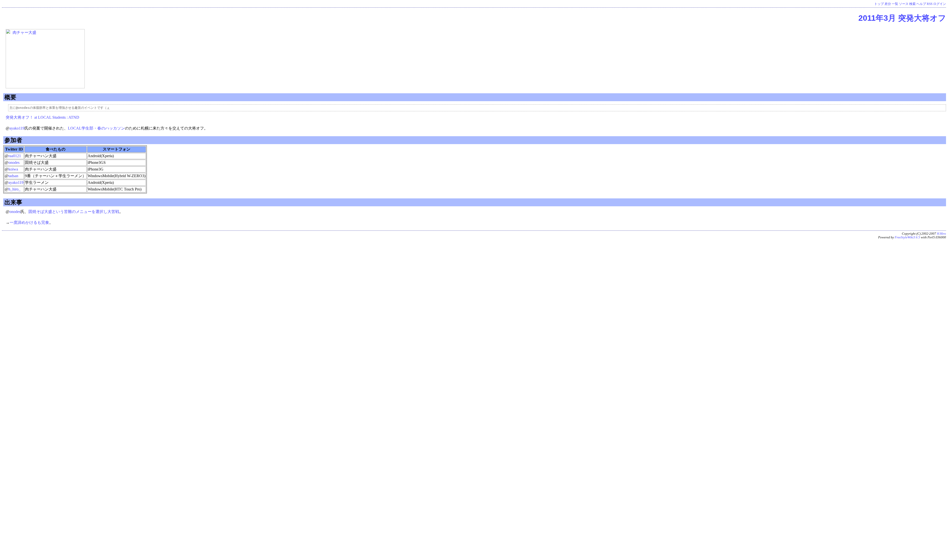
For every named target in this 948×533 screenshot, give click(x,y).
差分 (888, 4)
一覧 (895, 4)
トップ (879, 4)
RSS (929, 4)
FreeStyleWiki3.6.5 (907, 237)
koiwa (13, 169)
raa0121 (14, 156)
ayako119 (16, 128)
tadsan (13, 176)
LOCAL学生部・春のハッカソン (96, 128)
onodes (14, 162)
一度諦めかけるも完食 (29, 222)
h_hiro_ (14, 189)
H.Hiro (941, 233)
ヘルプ (921, 4)
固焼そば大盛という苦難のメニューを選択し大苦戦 (73, 211)
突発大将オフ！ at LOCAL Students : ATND (42, 117)
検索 (912, 4)
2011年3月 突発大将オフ (902, 18)
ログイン (939, 4)
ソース (903, 4)
